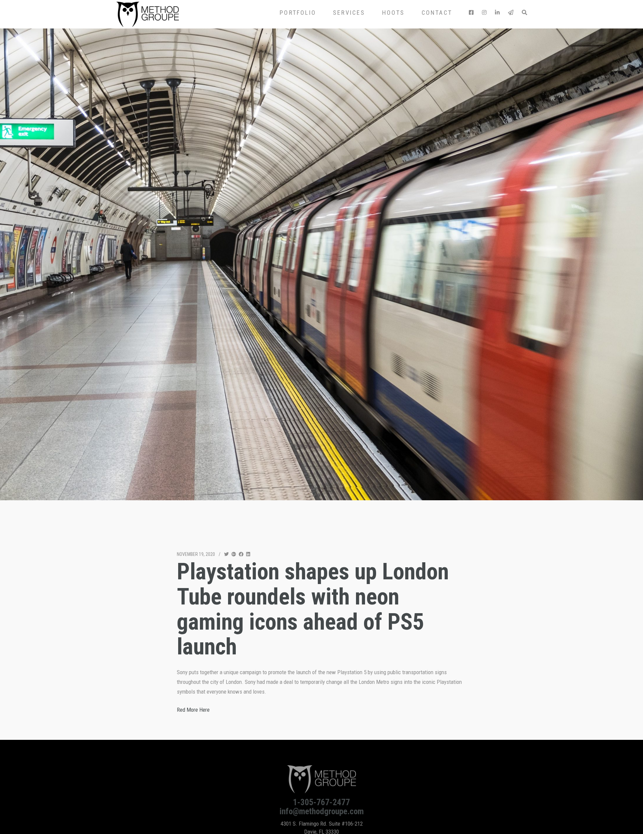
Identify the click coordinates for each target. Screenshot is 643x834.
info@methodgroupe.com (322, 811)
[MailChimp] (510, 12)
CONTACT (437, 12)
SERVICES (349, 12)
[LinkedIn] (497, 12)
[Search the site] (524, 12)
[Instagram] (484, 12)
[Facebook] (471, 12)
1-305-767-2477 (321, 802)
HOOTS (393, 12)
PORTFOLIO (298, 12)
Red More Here (193, 709)
